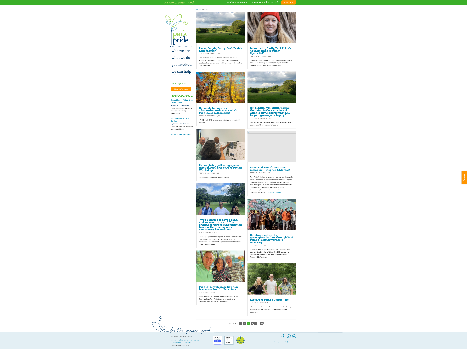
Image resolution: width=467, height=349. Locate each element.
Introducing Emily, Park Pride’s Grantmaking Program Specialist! (270, 51)
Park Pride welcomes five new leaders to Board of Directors (218, 288)
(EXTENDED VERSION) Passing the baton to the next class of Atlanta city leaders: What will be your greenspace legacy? (270, 112)
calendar (229, 2)
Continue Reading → (275, 192)
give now (288, 2)
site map (173, 340)
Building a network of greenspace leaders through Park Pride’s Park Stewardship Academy (271, 239)
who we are (181, 51)
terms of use (195, 340)
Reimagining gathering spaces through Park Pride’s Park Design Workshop (220, 168)
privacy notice (183, 340)
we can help (181, 71)
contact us (256, 2)
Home (199, 9)
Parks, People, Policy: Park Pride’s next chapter (220, 49)
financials (188, 342)
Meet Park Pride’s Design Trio (269, 299)
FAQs (287, 342)
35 (262, 323)
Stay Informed (181, 89)
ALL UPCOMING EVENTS (181, 134)
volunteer (269, 2)
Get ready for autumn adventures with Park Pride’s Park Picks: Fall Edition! (218, 110)
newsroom (242, 2)
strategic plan (177, 342)
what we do (181, 58)
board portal (278, 342)
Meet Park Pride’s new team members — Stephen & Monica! (270, 168)
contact (293, 342)
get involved (182, 65)
